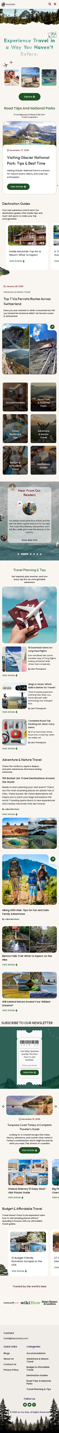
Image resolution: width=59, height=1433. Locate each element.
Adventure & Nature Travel (17, 292)
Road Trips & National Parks (38, 1382)
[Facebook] (25, 1405)
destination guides (43, 466)
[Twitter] (29, 1405)
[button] (18, 554)
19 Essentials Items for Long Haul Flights (40, 649)
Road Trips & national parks (43, 403)
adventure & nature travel (43, 434)
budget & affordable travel (15, 466)
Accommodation (15, 402)
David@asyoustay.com (16, 1338)
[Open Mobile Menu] (55, 4)
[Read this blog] (27, 235)
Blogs (7, 1353)
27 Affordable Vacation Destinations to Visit (26, 1259)
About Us (9, 1358)
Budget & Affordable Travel (37, 1368)
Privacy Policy (11, 1369)
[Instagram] (34, 1405)
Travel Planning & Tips (38, 1389)
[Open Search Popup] (50, 4)
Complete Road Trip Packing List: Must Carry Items (41, 724)
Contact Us (10, 1364)
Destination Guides (37, 1375)
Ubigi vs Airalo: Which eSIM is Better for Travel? (41, 686)
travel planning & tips (15, 434)
